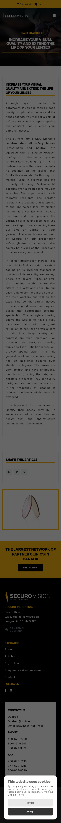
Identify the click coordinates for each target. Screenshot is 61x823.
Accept (30, 811)
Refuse (30, 802)
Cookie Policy (16, 794)
